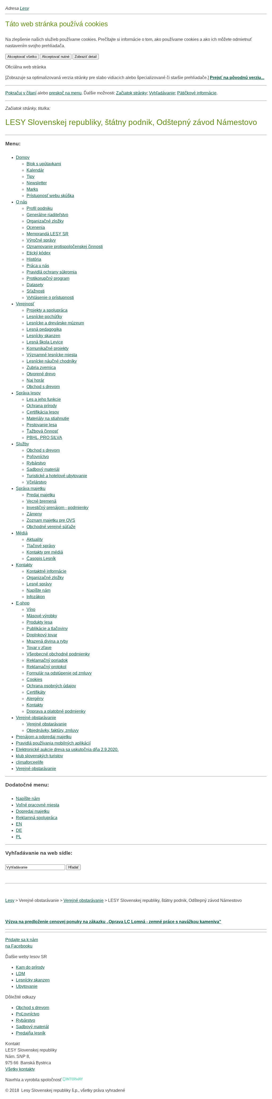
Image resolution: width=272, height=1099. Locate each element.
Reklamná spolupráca (36, 817)
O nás (21, 202)
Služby (22, 444)
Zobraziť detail (86, 57)
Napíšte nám (28, 798)
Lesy (24, 8)
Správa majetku (30, 488)
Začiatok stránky (131, 93)
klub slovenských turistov (39, 756)
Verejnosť (25, 304)
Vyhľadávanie (162, 93)
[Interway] (73, 1080)
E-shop (22, 603)
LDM (20, 973)
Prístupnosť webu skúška (50, 195)
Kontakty (24, 565)
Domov (22, 157)
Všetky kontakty (20, 1069)
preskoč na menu (65, 93)
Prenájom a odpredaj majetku (43, 737)
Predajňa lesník (30, 1033)
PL (18, 837)
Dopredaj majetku (32, 811)
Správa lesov (28, 393)
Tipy (31, 176)
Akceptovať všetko (22, 57)
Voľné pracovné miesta (37, 805)
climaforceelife (29, 762)
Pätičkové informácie (196, 93)
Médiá (22, 533)
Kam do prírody (30, 967)
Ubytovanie (26, 986)
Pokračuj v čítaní (20, 93)
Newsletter (37, 183)
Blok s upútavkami (44, 164)
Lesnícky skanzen (33, 980)
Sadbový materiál (32, 1026)
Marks (32, 189)
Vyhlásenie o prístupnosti (50, 297)
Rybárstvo (25, 1020)
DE (19, 830)
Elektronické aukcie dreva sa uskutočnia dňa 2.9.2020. (67, 749)
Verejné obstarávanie (36, 717)
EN (19, 824)
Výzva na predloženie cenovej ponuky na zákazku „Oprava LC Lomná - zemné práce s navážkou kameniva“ (113, 921)
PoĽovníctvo (27, 1014)
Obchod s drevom (43, 386)
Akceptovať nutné (55, 57)
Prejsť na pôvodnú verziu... (237, 77)
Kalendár (35, 170)
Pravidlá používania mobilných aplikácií (53, 743)
